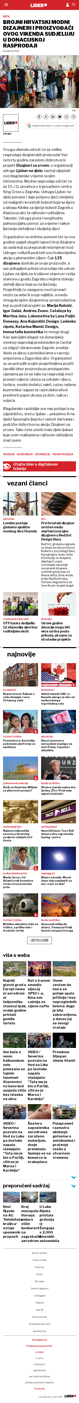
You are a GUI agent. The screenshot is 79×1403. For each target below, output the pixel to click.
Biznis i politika (39, 1253)
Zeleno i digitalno (39, 1288)
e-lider (39, 1352)
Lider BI (39, 1309)
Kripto (39, 1274)
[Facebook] (39, 116)
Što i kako (39, 1281)
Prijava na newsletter (40, 1346)
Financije (39, 1267)
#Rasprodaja (62, 454)
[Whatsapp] (66, 116)
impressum (39, 1364)
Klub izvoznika (39, 1316)
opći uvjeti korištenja (39, 1376)
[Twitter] (46, 116)
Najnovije (21, 654)
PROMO (7, 134)
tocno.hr (39, 1388)
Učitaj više (40, 940)
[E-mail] (59, 116)
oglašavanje (39, 1370)
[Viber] (73, 116)
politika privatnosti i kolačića (39, 1382)
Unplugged (39, 1295)
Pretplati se (39, 1339)
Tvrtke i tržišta (39, 1260)
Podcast (39, 1302)
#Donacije (42, 454)
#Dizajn (9, 454)
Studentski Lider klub (39, 1324)
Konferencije (39, 1331)
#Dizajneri (25, 454)
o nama (39, 1358)
